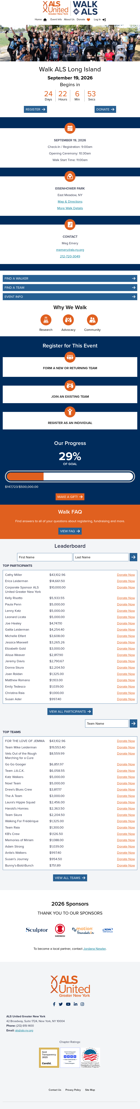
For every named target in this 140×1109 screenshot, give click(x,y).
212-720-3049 (70, 256)
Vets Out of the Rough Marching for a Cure (21, 755)
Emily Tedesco (15, 686)
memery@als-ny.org (70, 249)
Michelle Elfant (15, 636)
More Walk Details (70, 208)
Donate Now (126, 575)
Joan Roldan (14, 674)
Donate (81, 19)
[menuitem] (84, 20)
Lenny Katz (13, 611)
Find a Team (14, 287)
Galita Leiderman (17, 629)
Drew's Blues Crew (18, 789)
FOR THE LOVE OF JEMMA (25, 741)
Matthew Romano (17, 680)
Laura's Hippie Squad (20, 802)
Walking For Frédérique (21, 821)
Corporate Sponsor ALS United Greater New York (23, 589)
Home (38, 19)
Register (33, 109)
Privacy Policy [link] (73, 1090)
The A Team (13, 796)
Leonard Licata (15, 617)
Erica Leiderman (16, 581)
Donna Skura (14, 667)
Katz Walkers (14, 777)
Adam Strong (14, 846)
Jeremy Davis (15, 661)
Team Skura (13, 815)
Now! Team (13, 783)
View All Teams (67, 877)
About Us (69, 19)
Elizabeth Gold (15, 648)
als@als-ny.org (24, 1030)
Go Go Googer (15, 764)
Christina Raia (14, 693)
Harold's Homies (16, 808)
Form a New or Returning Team (70, 368)
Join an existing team (70, 396)
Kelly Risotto (13, 598)
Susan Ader (13, 699)
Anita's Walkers (15, 852)
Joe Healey (13, 623)
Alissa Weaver (15, 655)
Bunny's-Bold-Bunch (19, 865)
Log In (97, 19)
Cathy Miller (13, 575)
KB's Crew (12, 834)
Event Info (56, 19)
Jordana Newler (94, 948)
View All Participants (67, 711)
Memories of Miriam (19, 840)
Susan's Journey (16, 859)
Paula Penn (13, 604)
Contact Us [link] (55, 1090)
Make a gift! (67, 496)
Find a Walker (16, 278)
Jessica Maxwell (16, 642)
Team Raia (12, 827)
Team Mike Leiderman (21, 747)
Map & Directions (70, 201)
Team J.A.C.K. (14, 770)
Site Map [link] (90, 1090)
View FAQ (67, 531)
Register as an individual (70, 422)
